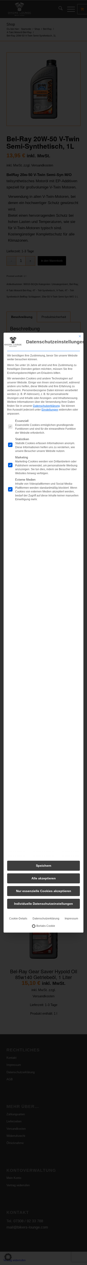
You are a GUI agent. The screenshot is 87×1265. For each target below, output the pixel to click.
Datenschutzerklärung (46, 405)
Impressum (71, 918)
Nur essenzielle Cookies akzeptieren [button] (43, 891)
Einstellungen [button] (49, 409)
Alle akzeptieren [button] (43, 878)
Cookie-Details (18, 918)
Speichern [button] (43, 865)
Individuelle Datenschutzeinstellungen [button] (43, 903)
